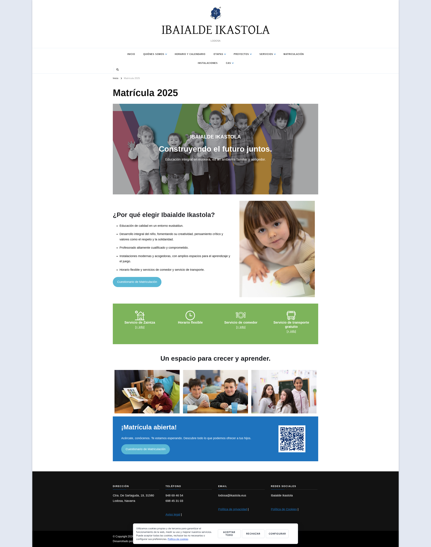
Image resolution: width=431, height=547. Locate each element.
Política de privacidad (232, 509)
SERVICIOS (266, 54)
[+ (288, 331)
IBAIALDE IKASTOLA (215, 30)
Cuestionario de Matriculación (137, 282)
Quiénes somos (153, 54)
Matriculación (294, 54)
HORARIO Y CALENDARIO (190, 54)
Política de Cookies (284, 509)
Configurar (277, 533)
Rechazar (253, 533)
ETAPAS (218, 54)
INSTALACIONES (208, 63)
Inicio (131, 54)
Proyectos (241, 54)
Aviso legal (172, 514)
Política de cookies (178, 539)
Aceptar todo (229, 533)
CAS (228, 63)
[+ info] (139, 327)
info (292, 331)
